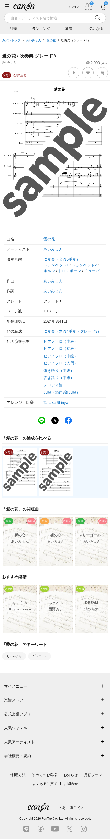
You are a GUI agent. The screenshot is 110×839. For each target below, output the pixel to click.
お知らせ (70, 775)
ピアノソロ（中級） (60, 341)
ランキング (41, 29)
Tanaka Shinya (55, 402)
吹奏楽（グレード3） (76, 40)
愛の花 (51, 40)
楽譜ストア (13, 700)
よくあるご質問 (44, 783)
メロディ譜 (53, 385)
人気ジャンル (15, 728)
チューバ (92, 271)
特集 (13, 29)
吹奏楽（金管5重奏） (61, 259)
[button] (73, 72)
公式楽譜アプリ (17, 714)
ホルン (49, 271)
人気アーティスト (19, 742)
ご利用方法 (17, 775)
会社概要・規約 (17, 755)
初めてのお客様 (44, 775)
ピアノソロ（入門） (60, 363)
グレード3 (39, 656)
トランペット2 (84, 265)
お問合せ (71, 783)
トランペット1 (56, 265)
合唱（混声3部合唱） (61, 392)
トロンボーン (69, 271)
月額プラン (93, 775)
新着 (68, 29)
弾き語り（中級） (58, 370)
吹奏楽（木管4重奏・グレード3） (72, 331)
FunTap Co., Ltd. (53, 818)
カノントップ (11, 40)
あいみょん (33, 40)
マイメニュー (15, 686)
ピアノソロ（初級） (60, 348)
